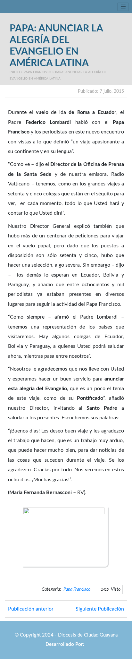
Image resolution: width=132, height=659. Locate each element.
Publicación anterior (31, 609)
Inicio (15, 72)
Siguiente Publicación (100, 609)
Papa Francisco (37, 72)
